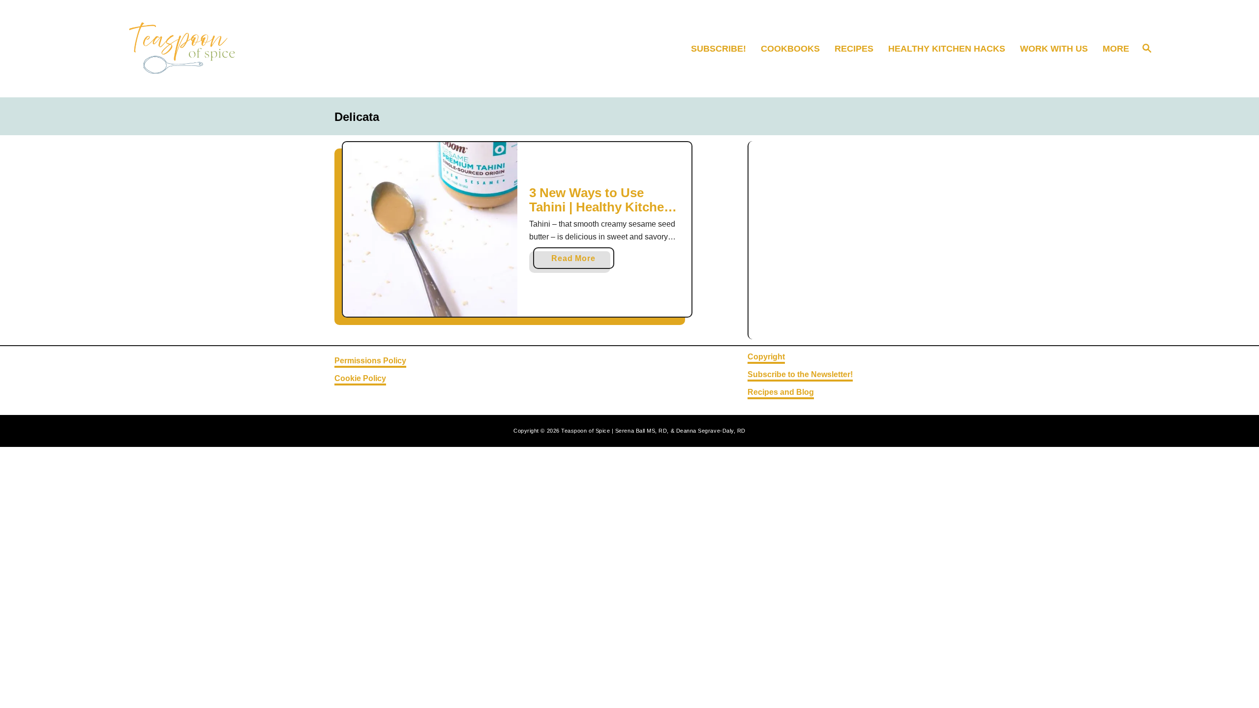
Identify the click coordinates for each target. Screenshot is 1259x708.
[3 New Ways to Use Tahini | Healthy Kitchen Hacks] (430, 229)
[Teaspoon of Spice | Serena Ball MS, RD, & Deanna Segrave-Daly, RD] (243, 49)
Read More (576, 261)
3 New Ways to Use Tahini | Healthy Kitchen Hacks (600, 207)
